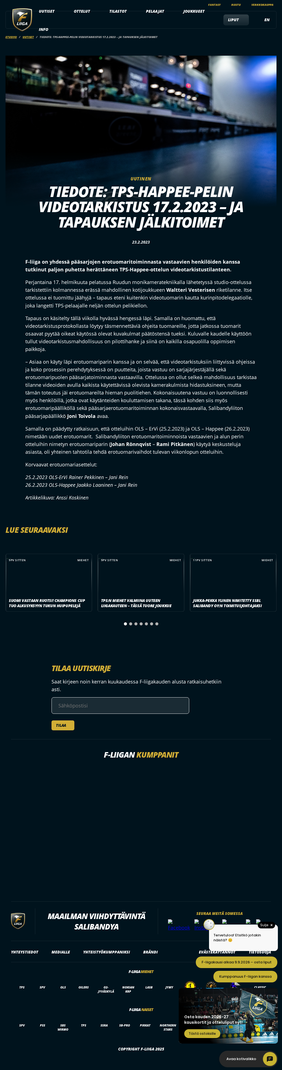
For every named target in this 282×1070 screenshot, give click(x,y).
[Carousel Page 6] (151, 623)
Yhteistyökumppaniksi (106, 952)
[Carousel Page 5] (146, 623)
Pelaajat (155, 11)
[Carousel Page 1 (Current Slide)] (125, 623)
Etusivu (11, 37)
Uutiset (47, 11)
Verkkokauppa (262, 5)
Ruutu (236, 5)
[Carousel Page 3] (135, 623)
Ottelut (82, 11)
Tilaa (61, 725)
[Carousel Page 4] (141, 623)
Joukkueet (194, 11)
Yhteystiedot (24, 952)
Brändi (150, 952)
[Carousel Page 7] (156, 623)
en (267, 19)
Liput (233, 19)
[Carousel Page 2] (130, 623)
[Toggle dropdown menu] (58, 11)
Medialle (60, 952)
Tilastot (118, 11)
